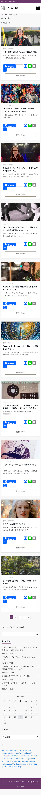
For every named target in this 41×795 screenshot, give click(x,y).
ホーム (5, 782)
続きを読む (20, 76)
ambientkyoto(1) (26, 753)
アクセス (16, 782)
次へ (29, 617)
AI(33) (18, 753)
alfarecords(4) (12, 761)
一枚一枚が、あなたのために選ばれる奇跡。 (20, 52)
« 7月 (4, 723)
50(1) (18, 761)
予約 (23, 782)
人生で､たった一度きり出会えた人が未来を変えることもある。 (20, 288)
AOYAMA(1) (6, 756)
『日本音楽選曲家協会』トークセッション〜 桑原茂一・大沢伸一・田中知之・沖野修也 (20, 406)
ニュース (35, 782)
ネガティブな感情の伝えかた (14, 524)
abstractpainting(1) (8, 753)
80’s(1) (4, 759)
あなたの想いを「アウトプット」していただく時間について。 (20, 169)
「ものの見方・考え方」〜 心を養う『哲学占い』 (20, 466)
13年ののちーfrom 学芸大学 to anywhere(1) (21, 759)
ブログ (29, 782)
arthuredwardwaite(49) (22, 764)
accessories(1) (27, 750)
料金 (10, 782)
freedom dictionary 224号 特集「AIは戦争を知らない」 (20, 347)
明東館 (21, 786)
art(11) (28, 756)
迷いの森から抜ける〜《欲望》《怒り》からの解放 (20, 582)
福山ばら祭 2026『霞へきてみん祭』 (16, 676)
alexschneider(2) (11, 750)
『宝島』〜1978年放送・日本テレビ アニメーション (19, 658)
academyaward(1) (8, 764)
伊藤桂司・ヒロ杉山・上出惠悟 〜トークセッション (19, 684)
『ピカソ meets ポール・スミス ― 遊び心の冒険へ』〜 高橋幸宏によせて (19, 648)
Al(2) (3, 750)
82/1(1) (20, 750)
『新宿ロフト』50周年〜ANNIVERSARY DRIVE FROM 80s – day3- (18, 667)
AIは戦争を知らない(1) (17, 756)
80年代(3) (34, 756)
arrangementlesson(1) (28, 761)
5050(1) (4, 761)
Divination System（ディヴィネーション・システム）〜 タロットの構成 (20, 110)
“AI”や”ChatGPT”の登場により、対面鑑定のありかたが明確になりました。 (20, 228)
